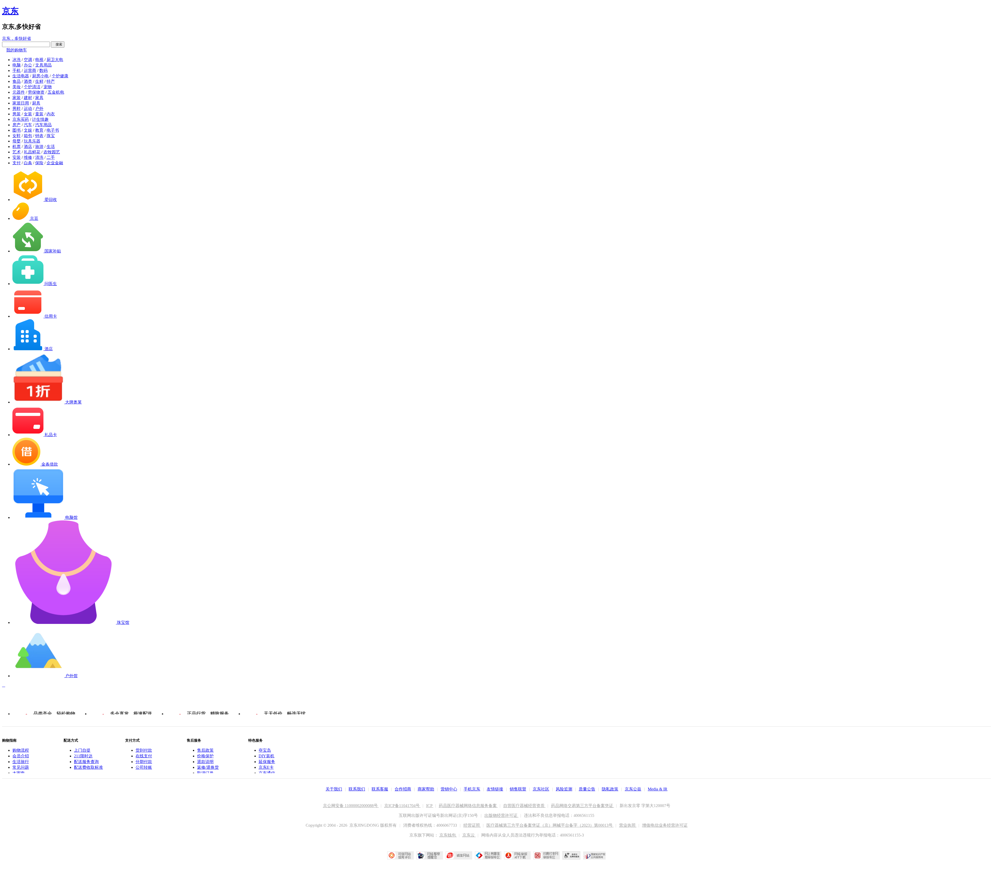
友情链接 (495, 789)
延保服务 (267, 761)
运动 (28, 108)
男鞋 (16, 108)
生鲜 (39, 81)
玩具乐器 (32, 141)
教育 (39, 130)
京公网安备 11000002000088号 (351, 805)
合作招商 (403, 789)
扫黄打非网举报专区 (546, 855)
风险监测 (564, 789)
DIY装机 (266, 756)
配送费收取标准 (88, 767)
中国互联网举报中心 (488, 855)
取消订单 (205, 773)
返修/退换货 (208, 767)
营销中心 (449, 789)
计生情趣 (40, 119)
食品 (16, 81)
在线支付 (144, 756)
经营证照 (472, 825)
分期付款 (144, 761)
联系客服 (380, 789)
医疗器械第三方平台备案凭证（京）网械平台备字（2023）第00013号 (550, 825)
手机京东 (472, 789)
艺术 (16, 152)
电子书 (53, 130)
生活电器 (20, 76)
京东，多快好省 (16, 38)
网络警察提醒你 (429, 855)
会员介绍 (20, 756)
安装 (16, 157)
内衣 (51, 114)
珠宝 (51, 135)
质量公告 (587, 789)
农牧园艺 (51, 152)
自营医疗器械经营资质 (524, 805)
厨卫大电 (55, 59)
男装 (16, 114)
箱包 (28, 135)
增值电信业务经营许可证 (665, 825)
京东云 (469, 835)
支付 (16, 163)
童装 (39, 114)
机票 (16, 146)
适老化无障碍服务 (571, 855)
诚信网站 (459, 855)
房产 (16, 125)
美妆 (16, 87)
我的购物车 (16, 50)
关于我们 (334, 789)
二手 (51, 157)
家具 (39, 97)
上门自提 (82, 750)
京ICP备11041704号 (402, 805)
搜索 (57, 44)
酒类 (28, 81)
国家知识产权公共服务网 (594, 855)
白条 (28, 163)
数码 (43, 70)
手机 (16, 70)
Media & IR (657, 789)
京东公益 (633, 789)
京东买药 (20, 119)
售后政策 (205, 750)
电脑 (16, 65)
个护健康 (60, 76)
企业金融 (55, 163)
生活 (51, 146)
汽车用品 (43, 125)
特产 (51, 81)
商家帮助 (426, 789)
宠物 (47, 87)
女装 (28, 114)
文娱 (28, 130)
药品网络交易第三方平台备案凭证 (582, 805)
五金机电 (56, 92)
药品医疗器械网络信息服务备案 (468, 805)
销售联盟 (518, 789)
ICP (429, 805)
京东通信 (267, 773)
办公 (28, 65)
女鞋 (16, 135)
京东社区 (541, 789)
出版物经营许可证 (501, 815)
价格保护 (205, 756)
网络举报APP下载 (517, 855)
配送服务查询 (86, 761)
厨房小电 (40, 76)
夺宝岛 (265, 750)
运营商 (30, 70)
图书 (16, 130)
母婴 (16, 141)
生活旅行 (20, 761)
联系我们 (357, 789)
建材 (28, 97)
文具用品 (43, 65)
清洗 (39, 157)
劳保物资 (36, 92)
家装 (16, 97)
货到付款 (144, 750)
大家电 (18, 773)
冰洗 (16, 59)
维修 (28, 157)
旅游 (39, 146)
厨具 (36, 103)
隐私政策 (610, 789)
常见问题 (20, 767)
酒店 (28, 146)
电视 (39, 59)
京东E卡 (266, 767)
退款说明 (205, 761)
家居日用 (20, 103)
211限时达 (83, 756)
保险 (39, 163)
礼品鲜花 (32, 152)
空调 (28, 59)
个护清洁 (32, 87)
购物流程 (20, 750)
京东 (10, 11)
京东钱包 (448, 835)
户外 (39, 108)
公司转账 (144, 767)
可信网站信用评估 (400, 855)
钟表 (39, 135)
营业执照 (628, 825)
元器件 (18, 92)
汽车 (28, 125)
